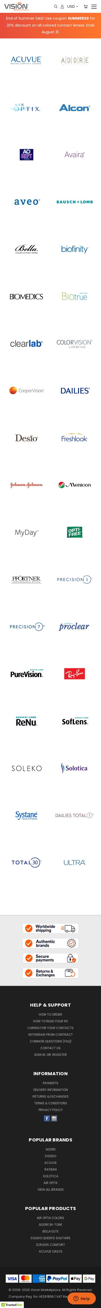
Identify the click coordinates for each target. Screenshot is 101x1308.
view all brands (51, 1189)
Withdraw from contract (50, 1034)
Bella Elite (50, 1231)
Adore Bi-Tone (50, 1224)
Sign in (40, 1054)
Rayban (51, 1169)
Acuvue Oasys (50, 1251)
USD (71, 6)
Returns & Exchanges (51, 1096)
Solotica (50, 1176)
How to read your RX (50, 1021)
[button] (50, 928)
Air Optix (50, 1183)
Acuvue (50, 1163)
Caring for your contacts (50, 1028)
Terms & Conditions (50, 1103)
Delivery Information (50, 1090)
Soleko (50, 1156)
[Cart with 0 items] (85, 6)
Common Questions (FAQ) (50, 1041)
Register (59, 1054)
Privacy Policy (51, 1110)
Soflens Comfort (50, 1245)
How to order (50, 1014)
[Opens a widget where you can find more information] (81, 1299)
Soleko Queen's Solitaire (50, 1238)
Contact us (50, 1048)
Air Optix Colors (50, 1218)
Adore (51, 1149)
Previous (8, 1295)
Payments (50, 1083)
